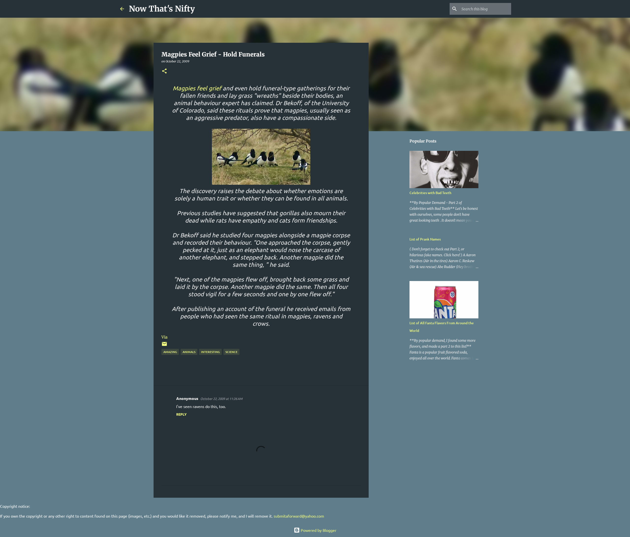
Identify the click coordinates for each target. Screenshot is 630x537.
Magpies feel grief (197, 88)
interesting (210, 352)
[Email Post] (164, 346)
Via (164, 337)
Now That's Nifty (162, 9)
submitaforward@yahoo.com (299, 515)
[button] (164, 71)
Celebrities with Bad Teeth (430, 192)
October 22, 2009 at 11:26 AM (221, 398)
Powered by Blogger (318, 530)
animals (189, 352)
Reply (181, 414)
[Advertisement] (394, 212)
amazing (170, 352)
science (231, 352)
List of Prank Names (425, 239)
